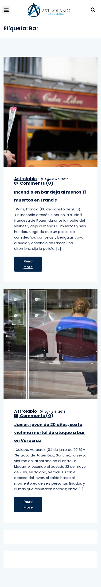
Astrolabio (25, 178)
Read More (28, 264)
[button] (6, 10)
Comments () (36, 183)
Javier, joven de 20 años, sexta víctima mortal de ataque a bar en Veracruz (49, 432)
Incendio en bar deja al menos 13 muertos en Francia (50, 196)
